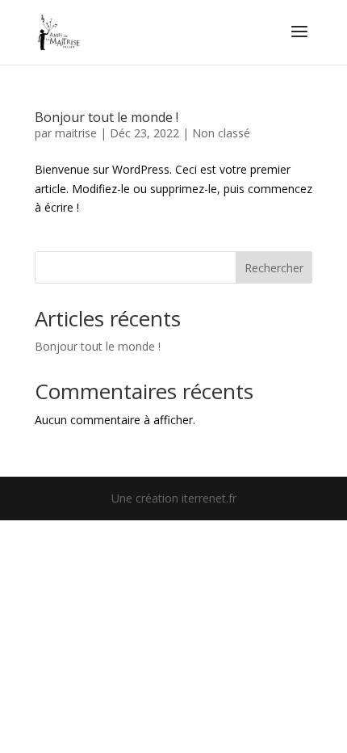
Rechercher (274, 268)
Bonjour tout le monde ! (106, 117)
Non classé (221, 133)
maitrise (76, 133)
